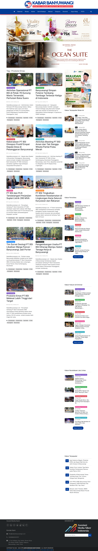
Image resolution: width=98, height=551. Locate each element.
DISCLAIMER (27, 550)
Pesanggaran (10, 119)
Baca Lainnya (78, 256)
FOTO (82, 11)
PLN (17, 217)
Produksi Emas (19, 117)
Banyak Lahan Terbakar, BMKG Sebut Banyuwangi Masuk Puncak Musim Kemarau (79, 490)
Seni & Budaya (41, 11)
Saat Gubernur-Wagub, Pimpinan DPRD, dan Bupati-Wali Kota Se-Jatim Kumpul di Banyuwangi (79, 462)
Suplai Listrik (21, 217)
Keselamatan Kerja (56, 220)
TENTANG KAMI (10, 550)
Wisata (27, 11)
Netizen (50, 11)
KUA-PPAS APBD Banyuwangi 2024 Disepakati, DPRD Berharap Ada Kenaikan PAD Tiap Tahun (80, 483)
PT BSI (30, 117)
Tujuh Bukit (25, 117)
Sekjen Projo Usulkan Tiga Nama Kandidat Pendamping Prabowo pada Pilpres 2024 (79, 469)
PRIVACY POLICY (35, 550)
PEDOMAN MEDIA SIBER (47, 550)
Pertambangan (11, 117)
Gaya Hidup (74, 11)
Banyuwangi (16, 119)
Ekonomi (65, 11)
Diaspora (57, 11)
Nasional (19, 11)
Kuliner (33, 11)
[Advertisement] (78, 184)
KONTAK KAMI (19, 550)
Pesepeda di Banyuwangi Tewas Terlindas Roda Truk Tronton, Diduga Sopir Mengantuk (79, 476)
